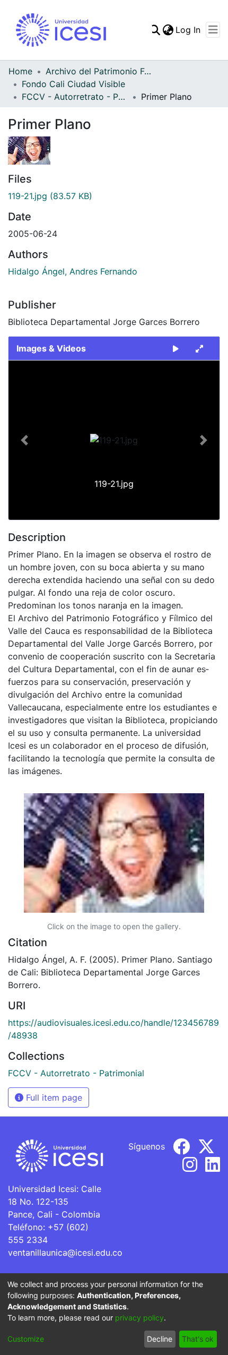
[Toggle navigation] (213, 30)
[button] (24, 440)
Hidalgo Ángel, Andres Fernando (72, 271)
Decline (159, 1338)
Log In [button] (188, 29)
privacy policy (139, 1317)
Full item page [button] (52, 1097)
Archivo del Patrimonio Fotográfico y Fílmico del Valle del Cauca (99, 71)
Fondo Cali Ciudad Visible (73, 84)
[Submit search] (154, 29)
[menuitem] (167, 29)
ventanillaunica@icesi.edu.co (65, 1252)
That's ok (198, 1338)
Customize (25, 1338)
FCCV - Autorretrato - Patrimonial (75, 96)
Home (20, 71)
